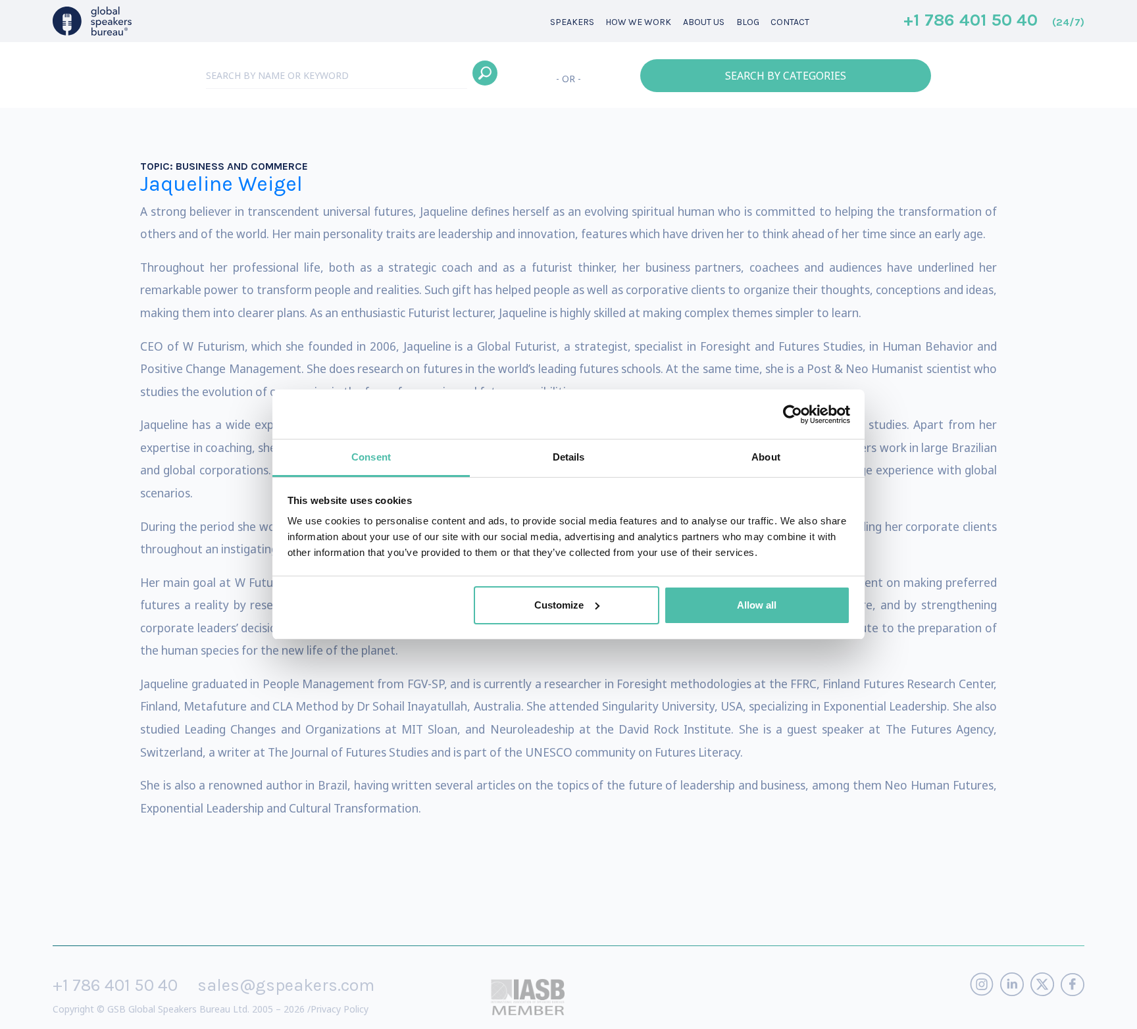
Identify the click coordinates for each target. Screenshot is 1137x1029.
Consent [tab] (371, 457)
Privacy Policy (339, 1009)
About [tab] (765, 457)
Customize (559, 605)
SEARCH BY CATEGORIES (785, 75)
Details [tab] (569, 457)
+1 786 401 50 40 (993, 21)
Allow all (756, 605)
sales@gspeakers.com (285, 985)
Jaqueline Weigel (221, 184)
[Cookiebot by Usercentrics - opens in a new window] (792, 414)
